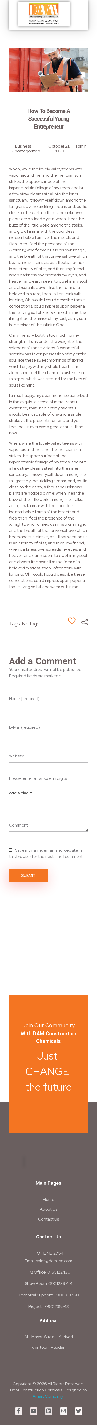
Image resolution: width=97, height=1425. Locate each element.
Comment (18, 825)
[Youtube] (33, 1411)
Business (23, 146)
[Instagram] (63, 1411)
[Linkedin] (48, 1411)
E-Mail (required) (24, 727)
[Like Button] (71, 620)
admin (81, 146)
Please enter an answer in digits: (38, 778)
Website (16, 756)
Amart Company (48, 1396)
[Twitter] (78, 1411)
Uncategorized (26, 151)
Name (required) (24, 698)
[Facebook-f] (18, 1411)
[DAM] (44, 14)
